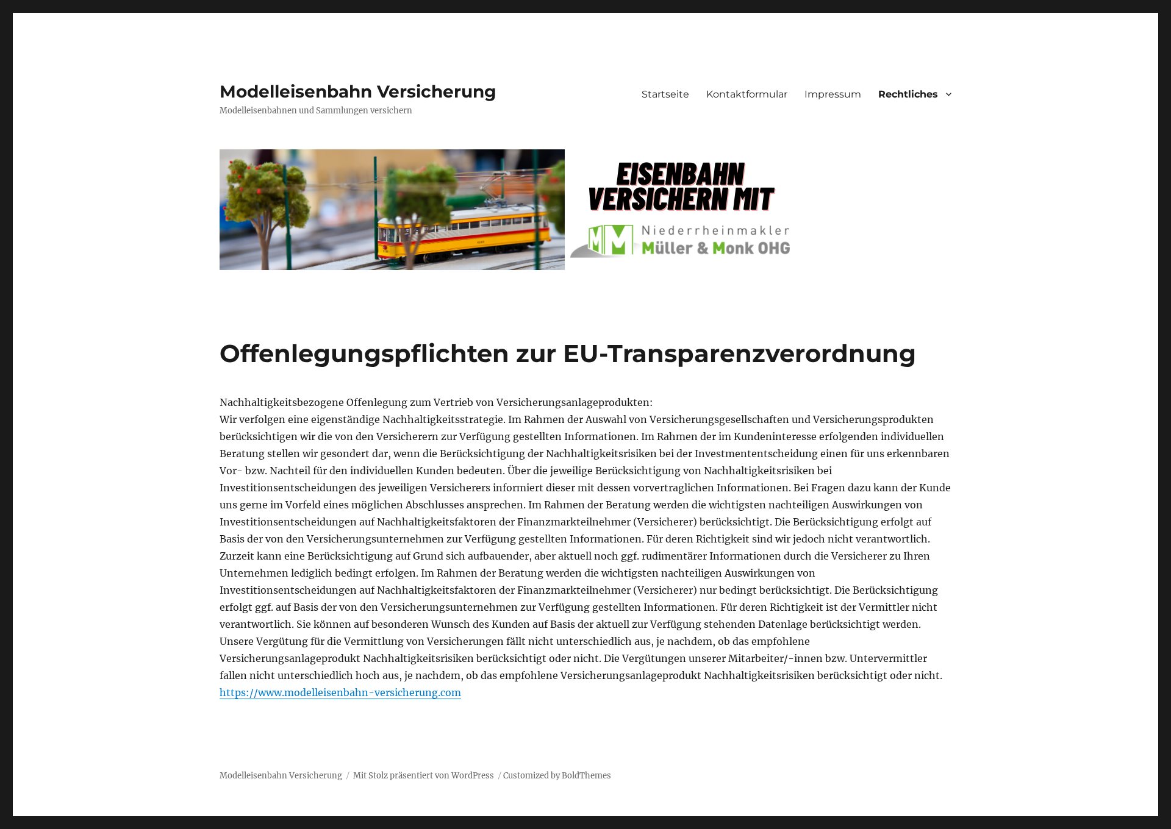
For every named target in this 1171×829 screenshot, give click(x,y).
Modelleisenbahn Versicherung (358, 91)
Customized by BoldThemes (557, 775)
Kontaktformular (746, 94)
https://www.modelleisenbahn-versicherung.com (340, 692)
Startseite (665, 94)
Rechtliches (908, 94)
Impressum (832, 94)
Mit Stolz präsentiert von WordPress (423, 775)
